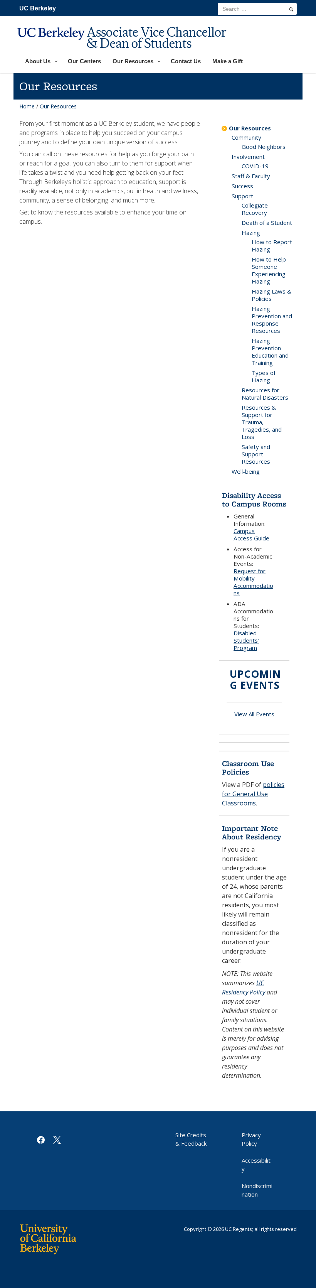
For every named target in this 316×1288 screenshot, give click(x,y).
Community (246, 137)
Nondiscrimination (257, 1190)
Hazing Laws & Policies (271, 294)
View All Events (254, 714)
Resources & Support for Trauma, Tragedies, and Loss (262, 422)
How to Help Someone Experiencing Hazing (269, 270)
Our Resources (250, 128)
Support (242, 196)
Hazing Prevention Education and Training (270, 351)
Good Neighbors (264, 146)
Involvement (248, 156)
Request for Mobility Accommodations (253, 582)
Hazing (251, 232)
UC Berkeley (37, 8)
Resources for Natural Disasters (265, 393)
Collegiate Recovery (255, 208)
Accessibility (256, 1164)
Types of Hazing (264, 376)
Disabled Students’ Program (246, 640)
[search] (291, 9)
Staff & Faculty (251, 176)
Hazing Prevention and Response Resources (272, 319)
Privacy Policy (251, 1139)
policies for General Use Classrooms (253, 793)
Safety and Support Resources (256, 454)
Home (27, 106)
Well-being (246, 471)
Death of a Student (267, 222)
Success (242, 186)
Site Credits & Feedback (191, 1139)
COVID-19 (255, 166)
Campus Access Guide (251, 534)
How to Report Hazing (272, 245)
